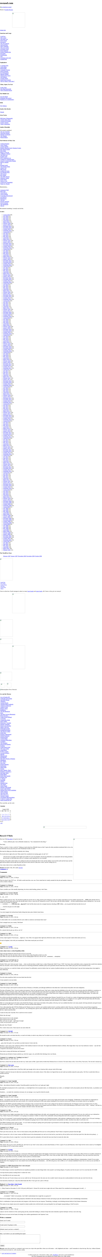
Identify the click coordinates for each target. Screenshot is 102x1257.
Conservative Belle (5, 720)
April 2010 (6, 495)
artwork (21, 867)
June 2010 (5, 492)
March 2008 (6, 531)
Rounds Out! (3, 777)
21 (8, 818)
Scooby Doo (3, 587)
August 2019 (6, 335)
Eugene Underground (5, 734)
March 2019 (6, 342)
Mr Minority (3, 757)
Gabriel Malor (3, 738)
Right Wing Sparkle (5, 776)
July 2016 (5, 388)
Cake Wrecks (3, 193)
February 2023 (7, 275)
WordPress (55, 1254)
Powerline (2, 53)
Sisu (1, 56)
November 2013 (7, 434)
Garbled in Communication (7, 159)
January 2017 (6, 379)
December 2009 (7, 501)
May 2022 (5, 288)
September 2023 (7, 265)
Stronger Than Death (5, 787)
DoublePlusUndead (5, 730)
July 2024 (5, 250)
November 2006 (30, 556)
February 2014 (7, 429)
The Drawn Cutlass (5, 731)
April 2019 (6, 341)
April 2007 (6, 547)
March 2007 (6, 548)
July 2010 (5, 491)
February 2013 (7, 447)
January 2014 (6, 431)
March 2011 (6, 479)
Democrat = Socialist (5, 723)
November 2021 (7, 296)
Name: (1, 1220)
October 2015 (6, 401)
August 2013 (6, 438)
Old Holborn (3, 77)
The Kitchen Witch (5, 166)
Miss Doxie (3, 169)
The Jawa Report (4, 43)
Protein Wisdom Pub (5, 52)
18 (4, 818)
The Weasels (3, 136)
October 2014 (6, 418)
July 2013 (5, 439)
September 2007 (7, 540)
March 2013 (6, 445)
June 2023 (5, 269)
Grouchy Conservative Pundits (8, 161)
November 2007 (7, 537)
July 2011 (5, 474)
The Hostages (3, 743)
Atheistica (2, 701)
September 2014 (7, 419)
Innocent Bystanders (5, 744)
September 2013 (7, 436)
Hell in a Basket (4, 162)
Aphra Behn (3, 67)
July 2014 (5, 422)
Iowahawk (3, 42)
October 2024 (6, 246)
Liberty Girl (3, 168)
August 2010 (6, 489)
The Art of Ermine (5, 131)
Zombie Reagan (9, 9)
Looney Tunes (4, 584)
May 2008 (5, 528)
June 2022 (5, 286)
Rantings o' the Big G (5, 771)
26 (5, 819)
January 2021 (6, 310)
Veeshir (10, 946)
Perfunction (3, 766)
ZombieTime (3, 59)
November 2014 (7, 416)
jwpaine (10, 1149)
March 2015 (6, 411)
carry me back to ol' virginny (9, 1253)
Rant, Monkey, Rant (5, 770)
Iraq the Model (4, 96)
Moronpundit (3, 756)
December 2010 (7, 484)
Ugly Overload (4, 203)
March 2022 (6, 290)
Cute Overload (4, 194)
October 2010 (6, 487)
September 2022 (7, 282)
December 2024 (7, 243)
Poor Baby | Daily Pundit (15, 1184)
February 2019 (7, 343)
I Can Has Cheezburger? (6, 195)
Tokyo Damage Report (6, 90)
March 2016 (6, 394)
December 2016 (7, 381)
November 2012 (7, 451)
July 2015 (5, 405)
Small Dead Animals (5, 80)
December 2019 (7, 329)
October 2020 (6, 315)
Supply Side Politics (5, 789)
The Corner (3, 38)
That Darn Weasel (4, 133)
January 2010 (6, 500)
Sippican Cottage (4, 178)
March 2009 (6, 514)
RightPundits (3, 55)
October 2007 (6, 538)
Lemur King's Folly (5, 747)
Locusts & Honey (4, 753)
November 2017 (7, 365)
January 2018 (6, 362)
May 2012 (5, 459)
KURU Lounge (4, 751)
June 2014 (5, 424)
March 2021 (6, 308)
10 (2, 816)
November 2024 (7, 245)
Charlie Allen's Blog (5, 119)
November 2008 (7, 520)
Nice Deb (2, 763)
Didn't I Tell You (4, 727)
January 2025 (6, 242)
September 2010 (7, 488)
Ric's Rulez (3, 175)
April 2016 (6, 392)
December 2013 (7, 432)
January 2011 (6, 482)
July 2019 (5, 336)
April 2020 (6, 323)
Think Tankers (4, 791)
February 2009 (7, 515)
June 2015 (5, 406)
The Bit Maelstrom (5, 711)
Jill (1, 163)
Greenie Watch (4, 78)
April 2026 (6, 220)
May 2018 (5, 356)
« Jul (1, 823)
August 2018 (6, 352)
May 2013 (5, 442)
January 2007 (14, 556)
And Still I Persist (4, 700)
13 (7, 816)
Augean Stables (4, 146)
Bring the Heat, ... (4, 715)
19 (5, 818)
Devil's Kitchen (4, 71)
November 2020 (7, 313)
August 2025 (6, 232)
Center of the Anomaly (6, 717)
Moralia (2, 754)
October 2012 (6, 452)
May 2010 (5, 494)
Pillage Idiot (3, 767)
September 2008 (7, 522)
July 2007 (5, 542)
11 (4, 816)
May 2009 (5, 511)
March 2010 (6, 497)
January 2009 (6, 517)
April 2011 (6, 478)
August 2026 (6, 214)
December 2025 (7, 226)
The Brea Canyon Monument (7, 714)
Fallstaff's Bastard (4, 736)
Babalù (2, 112)
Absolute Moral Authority (6, 704)
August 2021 (6, 300)
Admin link (3, 30)
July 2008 (5, 525)
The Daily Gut (4, 39)
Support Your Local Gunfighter (8, 790)
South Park (3, 582)
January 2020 (6, 328)
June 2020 (5, 320)
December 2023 (7, 260)
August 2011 (6, 472)
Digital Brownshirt (5, 728)
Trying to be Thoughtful (6, 182)
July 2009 (5, 508)
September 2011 (7, 471)
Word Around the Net (5, 800)
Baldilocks (3, 710)
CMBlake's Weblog (5, 153)
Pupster (2, 768)
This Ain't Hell (4, 793)
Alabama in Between (5, 705)
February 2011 (7, 481)
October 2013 (6, 435)
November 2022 (7, 279)
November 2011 (7, 468)
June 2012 (5, 458)
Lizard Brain (3, 750)
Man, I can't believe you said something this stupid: (13, 1233)
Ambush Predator (4, 143)
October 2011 (6, 469)
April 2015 (6, 409)
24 (2, 819)
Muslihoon (3, 760)
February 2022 (7, 292)
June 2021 (5, 303)
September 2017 (7, 368)
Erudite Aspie (3, 156)
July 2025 (5, 233)
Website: (2, 1229)
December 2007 (7, 535)
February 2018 (7, 361)
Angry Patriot (3, 145)
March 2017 (6, 376)
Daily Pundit (3, 40)
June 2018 (5, 355)
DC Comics (3, 583)
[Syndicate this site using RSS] (9, 687)
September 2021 (7, 299)
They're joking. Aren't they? (7, 81)
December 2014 (7, 415)
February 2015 (7, 412)
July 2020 (5, 319)
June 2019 (5, 338)
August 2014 (6, 421)
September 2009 (7, 505)
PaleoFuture (3, 198)
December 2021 (7, 295)
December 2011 (7, 467)
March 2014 (6, 428)
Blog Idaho (3, 151)
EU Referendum (4, 72)
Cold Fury (3, 36)
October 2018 (6, 349)
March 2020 (6, 325)
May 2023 (5, 270)
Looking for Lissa (4, 171)
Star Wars (3, 586)
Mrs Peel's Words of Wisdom (7, 758)
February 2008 (7, 532)
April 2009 (6, 512)
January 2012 (6, 465)
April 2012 (6, 461)
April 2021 (6, 306)
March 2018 (6, 359)
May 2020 (5, 322)
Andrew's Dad (4, 707)
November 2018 (7, 348)
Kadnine (2, 746)
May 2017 (5, 373)
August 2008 (6, 524)
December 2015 (7, 398)
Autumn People (4, 703)
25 (4, 819)
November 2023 (7, 262)
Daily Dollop (3, 721)
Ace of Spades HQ (5, 697)
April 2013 (6, 444)
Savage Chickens (4, 201)
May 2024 (5, 253)
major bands (39, 591)
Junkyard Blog (4, 45)
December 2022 (7, 278)
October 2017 (6, 366)
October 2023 (6, 263)
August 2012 (6, 455)
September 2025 (7, 230)
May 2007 (5, 545)
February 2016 (7, 395)
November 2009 (7, 502)
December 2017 (7, 363)
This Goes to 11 (4, 794)
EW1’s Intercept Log (5, 158)
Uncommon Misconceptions (7, 797)
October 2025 (6, 229)
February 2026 (7, 223)
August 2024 (6, 249)
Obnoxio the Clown (5, 75)
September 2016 (7, 385)
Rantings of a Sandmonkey (7, 99)
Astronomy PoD (4, 190)
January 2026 (6, 225)
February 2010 (7, 498)
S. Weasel (2, 778)
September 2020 (7, 316)
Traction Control (4, 796)
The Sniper (3, 784)
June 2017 (5, 372)
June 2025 (5, 235)
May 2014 (5, 425)
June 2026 (5, 217)
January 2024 (6, 259)
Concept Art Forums (5, 121)
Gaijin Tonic (3, 87)
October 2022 (6, 280)
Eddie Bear (3, 733)
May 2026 (5, 219)
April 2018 (6, 358)
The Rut (2, 200)
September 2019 (7, 333)
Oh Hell (10, 1031)
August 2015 (6, 404)
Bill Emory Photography (6, 118)
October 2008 (6, 521)
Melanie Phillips (4, 74)
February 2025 (7, 240)
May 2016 (5, 391)
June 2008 (5, 527)
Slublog (2, 781)
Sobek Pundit (3, 786)
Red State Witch (4, 773)
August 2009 (6, 507)
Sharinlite (2, 780)
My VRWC (3, 761)
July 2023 (5, 267)
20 (7, 818)
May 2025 (5, 236)
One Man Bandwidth (5, 89)
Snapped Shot (3, 783)
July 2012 (5, 457)
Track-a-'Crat (3, 181)
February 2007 (7, 550)
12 (5, 816)
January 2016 (6, 396)
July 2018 (5, 353)
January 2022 (6, 293)
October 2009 (6, 504)
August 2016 (6, 386)
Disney (2, 588)
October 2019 (6, 332)
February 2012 (7, 464)
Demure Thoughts (5, 724)
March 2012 (6, 462)
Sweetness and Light (5, 58)
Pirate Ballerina (4, 50)
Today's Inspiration (5, 124)
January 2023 (6, 276)
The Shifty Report (4, 176)
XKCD (2, 205)
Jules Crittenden (4, 46)
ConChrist (3, 718)
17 (2, 818)
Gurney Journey (4, 122)
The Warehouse (4, 204)
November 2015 (7, 399)
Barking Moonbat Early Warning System (10, 148)
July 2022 (5, 285)
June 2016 (5, 389)
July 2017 (5, 371)
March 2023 (6, 273)
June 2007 (5, 544)
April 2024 (6, 255)
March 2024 (6, 256)
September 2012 (7, 454)
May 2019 (5, 339)
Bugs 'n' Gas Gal (4, 152)
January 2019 (6, 345)
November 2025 (7, 227)
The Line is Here (4, 48)
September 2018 (7, 351)
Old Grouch (3, 174)
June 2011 (5, 475)
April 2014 (6, 426)
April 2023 (6, 272)
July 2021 (5, 302)
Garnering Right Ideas (6, 740)
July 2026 (5, 216)
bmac (1, 713)
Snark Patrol (3, 179)
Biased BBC (3, 68)
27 (7, 819)
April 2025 (6, 237)
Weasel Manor (4, 137)
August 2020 (6, 318)
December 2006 (22, 556)
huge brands (30, 591)
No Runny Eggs (4, 49)
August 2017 (6, 369)
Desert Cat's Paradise (5, 725)
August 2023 (6, 266)
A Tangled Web (4, 65)
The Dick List (3, 155)
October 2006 (38, 556)
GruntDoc (2, 741)
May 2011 (5, 477)
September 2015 (7, 402)
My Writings (3, 106)
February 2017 (7, 378)
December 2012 (7, 449)
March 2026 (6, 222)
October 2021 (6, 298)
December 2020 (7, 312)
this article (10, 839)
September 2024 (7, 247)
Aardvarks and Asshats (6, 698)
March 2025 (6, 239)
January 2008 (6, 534)
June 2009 (5, 510)
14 (8, 816)
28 (8, 819)
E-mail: (2, 1225)
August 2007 (6, 541)
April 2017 (6, 375)
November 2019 (7, 330)
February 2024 (7, 257)
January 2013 (6, 448)
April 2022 (6, 289)
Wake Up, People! (5, 184)
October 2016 (6, 383)
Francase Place (4, 737)
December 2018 (7, 346)
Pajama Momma (4, 764)
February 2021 (7, 309)
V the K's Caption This (6, 799)
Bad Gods (2, 191)
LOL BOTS (3, 197)
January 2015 (6, 414)
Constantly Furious (5, 70)
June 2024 (5, 252)
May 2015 (5, 408)
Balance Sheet (4, 708)
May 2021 (5, 305)
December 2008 (7, 518)
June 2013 (5, 441)
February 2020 (7, 326)
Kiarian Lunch (4, 165)
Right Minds (3, 774)
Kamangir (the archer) (5, 98)
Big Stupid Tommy (5, 149)
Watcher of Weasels (5, 134)
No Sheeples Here (5, 172)
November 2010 (7, 485)
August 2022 (6, 283)
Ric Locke (11, 1065)
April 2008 (6, 530)
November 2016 (7, 382)
